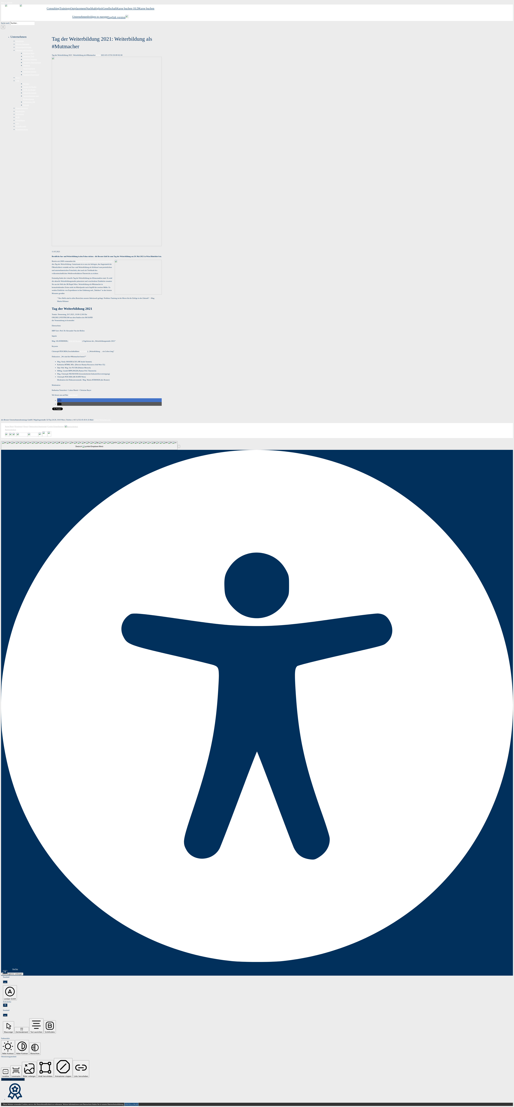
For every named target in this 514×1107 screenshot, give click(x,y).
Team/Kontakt (21, 126)
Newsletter (18, 426)
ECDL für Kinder (29, 90)
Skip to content (6, 2)
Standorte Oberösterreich (32, 62)
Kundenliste (20, 111)
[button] (59, 400)
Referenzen (20, 114)
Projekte (26, 84)
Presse (26, 426)
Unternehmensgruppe (23, 47)
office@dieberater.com (102, 420)
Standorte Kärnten (29, 72)
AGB (17, 117)
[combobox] (89, 445)
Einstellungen (131, 1104)
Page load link (6, 439)
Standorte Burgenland (31, 75)
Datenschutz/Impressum (37, 426)
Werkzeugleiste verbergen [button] (12, 974)
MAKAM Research (75, 341)
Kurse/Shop (9, 426)
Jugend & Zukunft (29, 93)
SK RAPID (83, 351)
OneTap (15, 969)
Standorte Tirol (28, 56)
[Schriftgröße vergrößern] (5, 972)
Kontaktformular (22, 129)
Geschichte (20, 41)
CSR (17, 81)
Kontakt (26, 105)
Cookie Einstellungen (56, 426)
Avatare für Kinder (29, 87)
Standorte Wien (28, 53)
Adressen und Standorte (24, 50)
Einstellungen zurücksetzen (13, 1079)
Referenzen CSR (29, 102)
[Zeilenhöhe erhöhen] (5, 1005)
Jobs (17, 123)
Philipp (98, 55)
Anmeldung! (73, 395)
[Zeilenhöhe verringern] (5, 1015)
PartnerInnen (20, 120)
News (18, 78)
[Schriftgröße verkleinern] (5, 981)
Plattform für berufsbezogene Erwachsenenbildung (94, 261)
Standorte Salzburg (30, 59)
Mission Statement (22, 44)
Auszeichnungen (22, 108)
